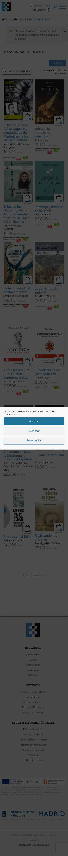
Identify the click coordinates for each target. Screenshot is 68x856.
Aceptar (34, 421)
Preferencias (34, 440)
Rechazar (34, 430)
